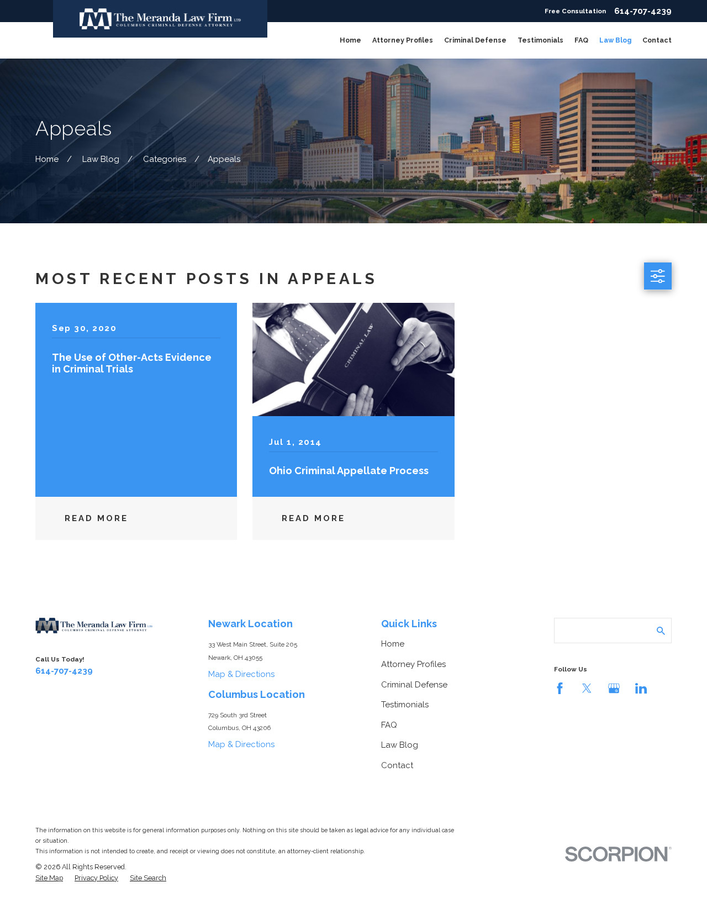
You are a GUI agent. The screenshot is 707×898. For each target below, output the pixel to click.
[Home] (160, 18)
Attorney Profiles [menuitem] (402, 40)
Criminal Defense (414, 685)
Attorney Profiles (413, 664)
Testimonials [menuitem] (540, 40)
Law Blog (399, 745)
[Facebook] (560, 688)
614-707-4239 (643, 11)
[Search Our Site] (661, 631)
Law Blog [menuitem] (615, 40)
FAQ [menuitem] (581, 40)
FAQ (389, 725)
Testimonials (405, 705)
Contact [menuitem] (657, 40)
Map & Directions (241, 674)
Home (392, 644)
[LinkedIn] (641, 688)
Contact (397, 765)
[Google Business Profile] (614, 688)
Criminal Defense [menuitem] (475, 40)
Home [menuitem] (350, 40)
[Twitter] (587, 688)
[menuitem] (49, 878)
